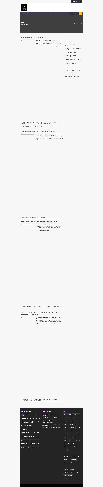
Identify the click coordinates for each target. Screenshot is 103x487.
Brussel (65, 421)
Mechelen (73, 456)
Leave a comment (39, 126)
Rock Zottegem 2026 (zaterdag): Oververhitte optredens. (72, 64)
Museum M (66, 459)
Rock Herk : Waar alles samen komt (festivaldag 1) (72, 56)
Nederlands (46, 125)
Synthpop (48, 122)
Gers (47, 306)
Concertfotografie (73, 424)
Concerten (29, 13)
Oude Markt (73, 462)
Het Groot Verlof (67, 443)
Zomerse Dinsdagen (68, 475)
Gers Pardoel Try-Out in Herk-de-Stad (39, 222)
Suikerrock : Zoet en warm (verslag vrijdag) (72, 45)
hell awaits (73, 437)
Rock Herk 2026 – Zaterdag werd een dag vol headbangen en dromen (73, 49)
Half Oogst (66, 437)
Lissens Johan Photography (69, 453)
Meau (36, 125)
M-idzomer (66, 456)
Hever (74, 443)
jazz (71, 446)
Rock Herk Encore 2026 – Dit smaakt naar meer (73, 60)
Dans (35, 13)
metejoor (40, 125)
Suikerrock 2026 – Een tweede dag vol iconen (73, 41)
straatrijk (66, 469)
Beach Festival (76, 414)
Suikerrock (28, 126)
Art (50, 13)
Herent (72, 440)
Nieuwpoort (66, 462)
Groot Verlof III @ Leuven (70, 52)
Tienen (32, 126)
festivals (50, 123)
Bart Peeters (30, 123)
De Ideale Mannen (43, 123)
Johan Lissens (45, 417)
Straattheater (45, 13)
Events (36, 122)
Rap (39, 308)
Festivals (23, 13)
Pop (45, 122)
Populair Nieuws (74, 13)
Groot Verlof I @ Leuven (70, 67)
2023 (70, 414)
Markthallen (27, 308)
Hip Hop (65, 446)
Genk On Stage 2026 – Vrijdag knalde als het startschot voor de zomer (73, 75)
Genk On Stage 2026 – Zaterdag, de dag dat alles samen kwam (72, 71)
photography (53, 125)
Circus (39, 13)
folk (71, 430)
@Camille (24, 123)
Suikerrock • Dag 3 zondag (33, 37)
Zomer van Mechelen (68, 478)
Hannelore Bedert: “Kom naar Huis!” (38, 131)
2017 (65, 414)
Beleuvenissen (67, 417)
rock (75, 466)
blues (74, 417)
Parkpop (65, 466)
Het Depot (49, 399)
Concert (36, 123)
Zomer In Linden (74, 472)
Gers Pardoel (52, 306)
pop (71, 466)
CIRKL (76, 421)
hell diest (66, 440)
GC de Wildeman (67, 433)
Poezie (34, 217)
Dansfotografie (72, 427)
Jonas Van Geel (31, 125)
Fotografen (55, 13)
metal (78, 456)
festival (65, 430)
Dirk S (78, 427)
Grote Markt (76, 433)
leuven (75, 446)
